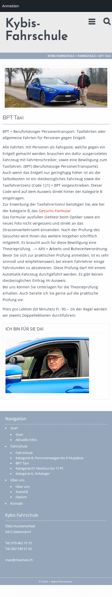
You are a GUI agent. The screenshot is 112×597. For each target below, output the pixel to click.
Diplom (21, 497)
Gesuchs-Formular (54, 210)
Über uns (17, 480)
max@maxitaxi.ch (19, 560)
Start (14, 428)
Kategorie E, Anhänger (33, 473)
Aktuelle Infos (26, 440)
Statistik (22, 492)
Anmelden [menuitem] (10, 6)
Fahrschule (18, 446)
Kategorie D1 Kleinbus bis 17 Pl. (40, 468)
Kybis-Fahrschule (36, 30)
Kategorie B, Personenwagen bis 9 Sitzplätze (49, 458)
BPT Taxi (22, 463)
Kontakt (16, 503)
